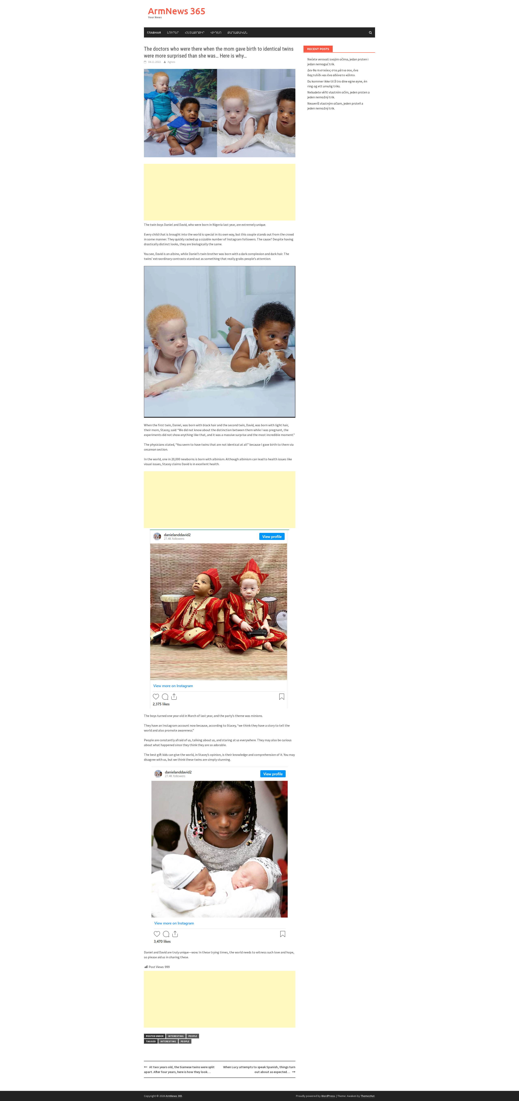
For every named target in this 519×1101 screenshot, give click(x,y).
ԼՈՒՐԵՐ (173, 32)
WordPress (328, 1096)
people (192, 1036)
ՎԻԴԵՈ (215, 32)
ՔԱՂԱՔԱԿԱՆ (237, 32)
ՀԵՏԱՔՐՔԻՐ (194, 32)
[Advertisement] (219, 192)
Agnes (171, 62)
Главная (154, 32)
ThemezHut (367, 1096)
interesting (176, 1036)
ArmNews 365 (176, 10)
